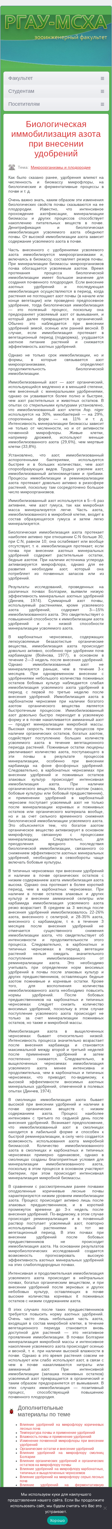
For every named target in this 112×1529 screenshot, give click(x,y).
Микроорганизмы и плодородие (61, 167)
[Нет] (105, 1508)
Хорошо (57, 1520)
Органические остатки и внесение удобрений (57, 1449)
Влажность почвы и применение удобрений (55, 1437)
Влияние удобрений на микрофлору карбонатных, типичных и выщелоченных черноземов (62, 1471)
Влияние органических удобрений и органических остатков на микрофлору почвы (62, 1463)
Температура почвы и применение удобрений (57, 1433)
